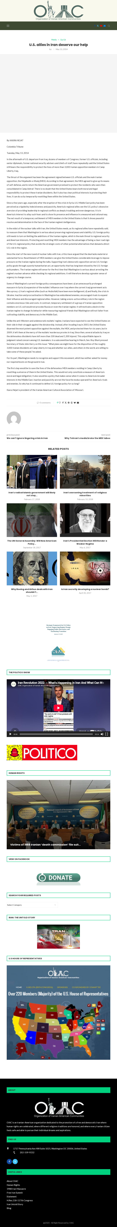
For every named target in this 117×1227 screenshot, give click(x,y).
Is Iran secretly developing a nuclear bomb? (85, 589)
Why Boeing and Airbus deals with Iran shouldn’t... (32, 591)
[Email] (105, 26)
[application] (58, 708)
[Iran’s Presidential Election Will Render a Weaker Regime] (85, 520)
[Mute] (102, 734)
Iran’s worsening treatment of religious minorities (85, 494)
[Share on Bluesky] (75, 402)
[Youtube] (101, 26)
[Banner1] (58, 1012)
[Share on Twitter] (66, 402)
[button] (9, 814)
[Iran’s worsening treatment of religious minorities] (85, 472)
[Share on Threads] (72, 402)
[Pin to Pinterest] (68, 402)
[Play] (10, 734)
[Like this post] (60, 402)
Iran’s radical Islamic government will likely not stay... (32, 494)
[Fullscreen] (106, 734)
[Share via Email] (78, 402)
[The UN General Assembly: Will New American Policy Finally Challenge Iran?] (32, 520)
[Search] (108, 26)
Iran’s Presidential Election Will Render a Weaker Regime (85, 542)
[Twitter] (98, 26)
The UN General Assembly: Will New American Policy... (32, 542)
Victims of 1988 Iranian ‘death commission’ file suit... (45, 844)
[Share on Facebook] (62, 402)
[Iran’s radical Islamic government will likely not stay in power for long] (32, 472)
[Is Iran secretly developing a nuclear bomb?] (85, 568)
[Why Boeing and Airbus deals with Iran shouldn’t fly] (32, 568)
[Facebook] (94, 26)
